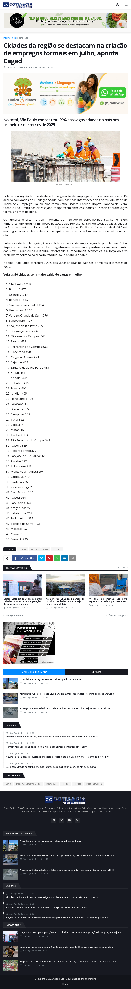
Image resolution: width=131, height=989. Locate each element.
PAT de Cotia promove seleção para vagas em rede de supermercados (108, 600)
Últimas (97, 671)
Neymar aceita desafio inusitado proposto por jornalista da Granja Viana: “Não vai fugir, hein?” (57, 757)
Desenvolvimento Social (28, 783)
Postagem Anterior (14, 615)
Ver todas (123, 567)
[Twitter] (41, 558)
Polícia (65, 783)
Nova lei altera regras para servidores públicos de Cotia (50, 679)
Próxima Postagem (116, 615)
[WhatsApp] (57, 558)
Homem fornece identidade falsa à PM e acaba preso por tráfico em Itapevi (46, 747)
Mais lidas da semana (34, 671)
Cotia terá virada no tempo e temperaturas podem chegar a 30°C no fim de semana (51, 767)
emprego (23, 37)
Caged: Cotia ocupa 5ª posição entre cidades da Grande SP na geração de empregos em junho (22, 602)
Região (46, 549)
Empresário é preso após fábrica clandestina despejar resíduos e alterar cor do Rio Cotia (68, 961)
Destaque (51, 783)
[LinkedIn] (64, 558)
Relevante (57, 549)
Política (77, 783)
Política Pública (94, 783)
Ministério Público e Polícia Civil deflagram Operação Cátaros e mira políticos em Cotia (67, 694)
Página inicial (10, 37)
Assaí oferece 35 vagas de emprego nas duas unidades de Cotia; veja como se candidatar (65, 602)
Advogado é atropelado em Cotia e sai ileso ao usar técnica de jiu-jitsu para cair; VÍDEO (67, 708)
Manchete (34, 549)
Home (65, 983)
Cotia (8, 783)
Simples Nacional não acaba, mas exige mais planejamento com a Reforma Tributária (52, 736)
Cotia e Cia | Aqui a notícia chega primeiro (74, 978)
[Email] (72, 558)
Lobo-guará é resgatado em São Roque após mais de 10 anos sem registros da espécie (66, 947)
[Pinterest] (49, 558)
